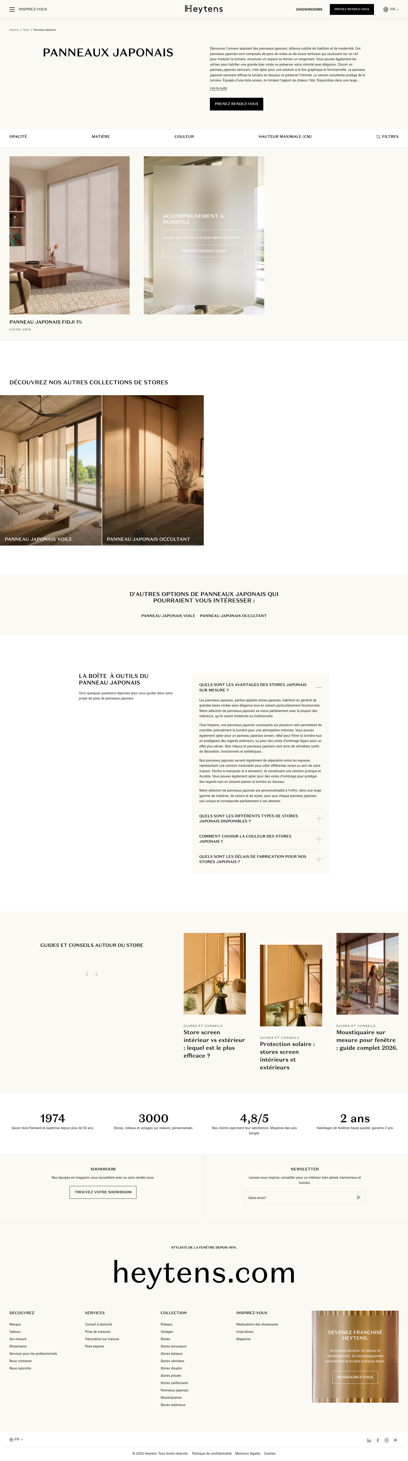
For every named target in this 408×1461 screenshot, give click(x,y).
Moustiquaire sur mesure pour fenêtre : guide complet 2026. (367, 1040)
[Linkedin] (369, 1440)
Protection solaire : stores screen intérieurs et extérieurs (287, 1055)
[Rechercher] (359, 1197)
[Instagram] (386, 1440)
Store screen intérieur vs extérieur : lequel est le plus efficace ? (214, 1044)
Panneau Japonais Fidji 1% (45, 322)
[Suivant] (96, 974)
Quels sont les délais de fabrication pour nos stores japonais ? (252, 859)
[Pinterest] (395, 1440)
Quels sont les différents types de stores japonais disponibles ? (248, 818)
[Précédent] (87, 974)
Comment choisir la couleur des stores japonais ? (245, 839)
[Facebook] (378, 1440)
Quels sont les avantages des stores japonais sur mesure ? (252, 687)
